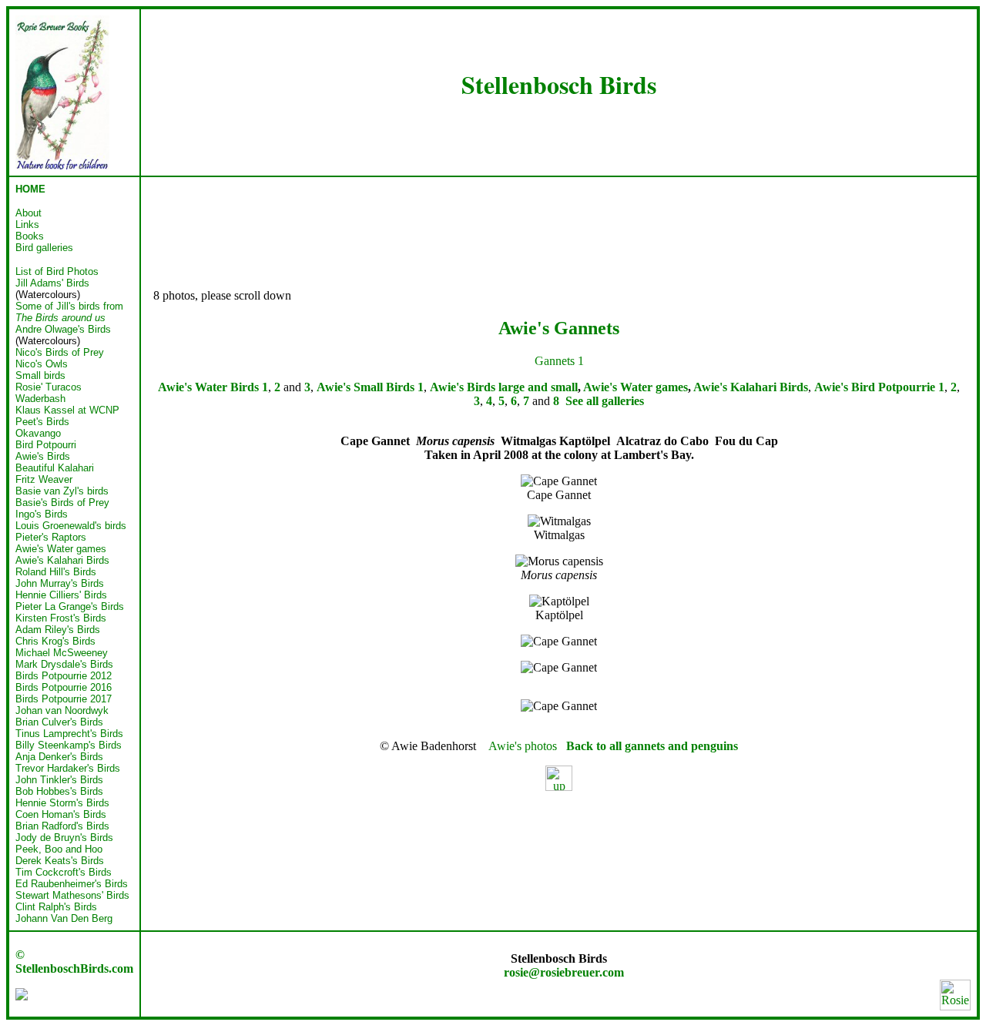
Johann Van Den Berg (63, 918)
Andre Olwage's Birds (63, 329)
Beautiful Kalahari (54, 468)
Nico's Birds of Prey (59, 352)
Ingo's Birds (41, 514)
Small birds (40, 375)
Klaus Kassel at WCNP (67, 410)
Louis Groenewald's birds (70, 525)
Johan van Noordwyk (62, 710)
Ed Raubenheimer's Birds (71, 884)
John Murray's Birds (59, 583)
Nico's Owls (41, 364)
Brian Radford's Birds (62, 826)
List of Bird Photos (57, 271)
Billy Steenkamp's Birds (68, 745)
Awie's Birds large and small (504, 387)
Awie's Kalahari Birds (62, 560)
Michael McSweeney (61, 652)
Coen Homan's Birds (60, 814)
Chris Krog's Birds (55, 641)
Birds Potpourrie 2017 (63, 699)
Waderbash (40, 398)
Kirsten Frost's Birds (60, 618)
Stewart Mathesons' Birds (72, 895)
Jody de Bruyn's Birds (64, 837)
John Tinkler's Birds (59, 780)
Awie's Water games (60, 549)
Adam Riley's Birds (57, 629)
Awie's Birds (42, 456)
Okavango (38, 433)
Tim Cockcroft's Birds (63, 872)
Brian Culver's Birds (59, 722)
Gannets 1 (559, 360)
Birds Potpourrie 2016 (63, 687)
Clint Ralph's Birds (56, 907)
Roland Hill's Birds (55, 572)
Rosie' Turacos (48, 387)
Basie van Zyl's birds (62, 491)
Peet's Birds (42, 421)
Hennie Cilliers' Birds (61, 595)
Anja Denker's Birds (59, 756)
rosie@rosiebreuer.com (564, 972)
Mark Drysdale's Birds (64, 664)
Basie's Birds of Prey (62, 502)
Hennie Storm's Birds (62, 803)
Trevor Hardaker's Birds (67, 768)
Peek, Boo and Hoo (58, 849)
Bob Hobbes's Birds (59, 791)
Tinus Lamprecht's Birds (69, 733)
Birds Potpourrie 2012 (63, 676)
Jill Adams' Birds (52, 283)
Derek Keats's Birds (59, 860)
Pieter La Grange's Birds (69, 606)
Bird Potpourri (45, 445)
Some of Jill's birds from (69, 311)
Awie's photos (522, 745)
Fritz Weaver (43, 479)
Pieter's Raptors (50, 537)
